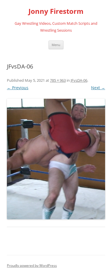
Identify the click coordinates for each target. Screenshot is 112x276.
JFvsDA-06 (79, 80)
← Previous (17, 87)
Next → (98, 87)
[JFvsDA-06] (56, 159)
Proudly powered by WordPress (32, 265)
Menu (56, 45)
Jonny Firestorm (56, 11)
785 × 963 (58, 80)
